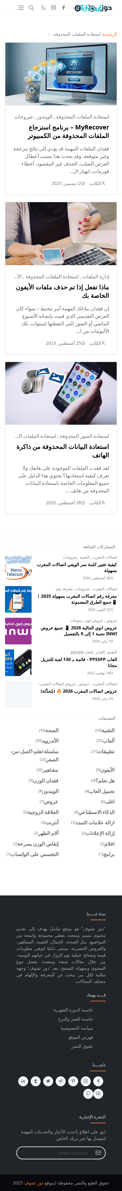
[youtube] (98, 1094)
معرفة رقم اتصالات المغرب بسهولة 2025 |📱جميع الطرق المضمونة (77, 599)
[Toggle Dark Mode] (43, 8)
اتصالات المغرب (104, 557)
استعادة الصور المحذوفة (83, 436)
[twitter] (48, 1081)
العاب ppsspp (82, 652)
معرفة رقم (64, 588)
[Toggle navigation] (21, 8)
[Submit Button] (98, 1153)
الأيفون (15, 276)
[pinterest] (73, 1081)
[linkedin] (23, 1081)
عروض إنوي (93, 620)
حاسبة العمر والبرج (75, 1019)
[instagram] (53, 8)
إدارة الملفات (95, 276)
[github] (88, 1094)
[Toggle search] (31, 7)
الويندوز (43, 116)
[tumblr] (36, 1081)
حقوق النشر (82, 1046)
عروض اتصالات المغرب (57, 683)
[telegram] (61, 1081)
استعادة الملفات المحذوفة (82, 116)
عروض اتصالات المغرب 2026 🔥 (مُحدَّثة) (79, 691)
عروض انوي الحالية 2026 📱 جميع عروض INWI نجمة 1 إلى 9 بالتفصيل (79, 631)
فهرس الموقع (81, 1037)
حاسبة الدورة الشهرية (73, 1010)
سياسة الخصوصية (77, 1028)
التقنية (84, 557)
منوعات (76, 620)
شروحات (23, 116)
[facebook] (63, 8)
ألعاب (99, 652)
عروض (111, 620)
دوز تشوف (33, 1183)
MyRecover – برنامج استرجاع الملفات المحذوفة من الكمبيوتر (68, 131)
